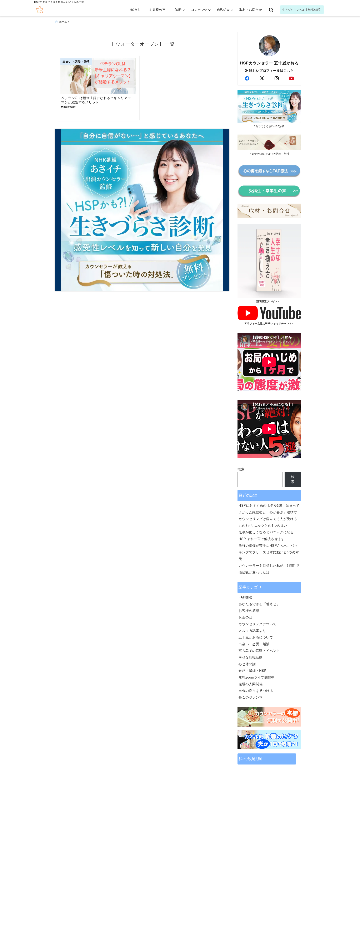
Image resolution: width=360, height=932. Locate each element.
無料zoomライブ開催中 (257, 677)
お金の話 (245, 617)
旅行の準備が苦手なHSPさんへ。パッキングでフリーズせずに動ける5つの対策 (269, 552)
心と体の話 (247, 663)
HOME (135, 9)
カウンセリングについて (257, 623)
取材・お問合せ (250, 9)
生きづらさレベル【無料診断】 (302, 9)
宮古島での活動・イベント (259, 650)
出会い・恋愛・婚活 (254, 643)
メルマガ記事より (252, 630)
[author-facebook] (247, 78)
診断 (178, 9)
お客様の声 (157, 9)
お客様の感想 (249, 610)
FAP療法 (245, 597)
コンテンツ (199, 9)
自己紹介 (223, 9)
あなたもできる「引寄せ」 (259, 603)
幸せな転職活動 (251, 657)
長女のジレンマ (251, 697)
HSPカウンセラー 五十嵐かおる (269, 63)
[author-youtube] (291, 78)
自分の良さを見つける (256, 690)
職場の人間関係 (251, 683)
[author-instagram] (276, 78)
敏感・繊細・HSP (253, 670)
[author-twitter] (262, 78)
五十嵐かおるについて (256, 637)
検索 (241, 469)
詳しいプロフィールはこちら (271, 70)
